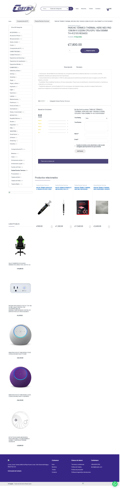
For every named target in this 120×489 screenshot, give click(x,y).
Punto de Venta (15, 105)
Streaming (14, 140)
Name (76, 133)
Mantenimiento (15, 99)
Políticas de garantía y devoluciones (81, 472)
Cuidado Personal (16, 54)
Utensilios (13, 144)
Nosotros (83, 8)
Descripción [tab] (68, 67)
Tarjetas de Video (17, 180)
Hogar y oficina (15, 83)
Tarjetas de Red (16, 177)
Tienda (91, 8)
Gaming (13, 74)
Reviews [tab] (79, 67)
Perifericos (14, 102)
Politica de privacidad (77, 469)
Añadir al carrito (90, 50)
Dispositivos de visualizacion (18, 61)
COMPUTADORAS (15, 51)
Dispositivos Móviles (16, 64)
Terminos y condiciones (77, 464)
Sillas (12, 128)
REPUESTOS (14, 115)
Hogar (12, 80)
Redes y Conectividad (17, 112)
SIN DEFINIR (14, 131)
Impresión (13, 86)
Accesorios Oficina (16, 35)
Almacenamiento (16, 39)
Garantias (13, 77)
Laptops (13, 96)
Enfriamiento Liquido (18, 163)
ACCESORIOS (15, 32)
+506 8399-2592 (95, 464)
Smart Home (14, 134)
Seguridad (14, 124)
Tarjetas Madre (16, 184)
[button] (115, 484)
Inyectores (13, 93)
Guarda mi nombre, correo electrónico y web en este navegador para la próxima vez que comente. (91, 145)
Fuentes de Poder (17, 167)
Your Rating (77, 117)
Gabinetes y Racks (15, 70)
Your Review (77, 122)
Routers (13, 121)
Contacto (97, 8)
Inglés (12, 89)
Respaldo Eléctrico (16, 118)
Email (76, 139)
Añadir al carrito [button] (51, 226)
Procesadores (16, 174)
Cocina (13, 45)
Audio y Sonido (15, 42)
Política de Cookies (76, 467)
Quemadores (14, 109)
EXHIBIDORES (14, 67)
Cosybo (11, 484)
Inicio (77, 8)
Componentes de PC (22, 21)
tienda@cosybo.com (96, 467)
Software (13, 137)
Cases (14, 157)
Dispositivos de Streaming (18, 58)
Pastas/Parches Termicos (42, 21)
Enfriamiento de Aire (18, 160)
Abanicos (15, 153)
